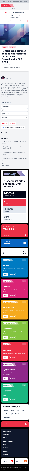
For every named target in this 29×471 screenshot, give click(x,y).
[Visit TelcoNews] (11, 385)
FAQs (4, 444)
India (18, 410)
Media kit (12, 274)
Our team (5, 451)
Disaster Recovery (8, 15)
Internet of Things (14, 17)
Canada (12, 410)
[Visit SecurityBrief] (11, 364)
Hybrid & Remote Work (19, 15)
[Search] (21, 21)
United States (7, 417)
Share (5, 123)
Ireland (23, 410)
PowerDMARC (22, 469)
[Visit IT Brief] (11, 344)
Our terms (5, 454)
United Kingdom (16, 413)
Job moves (12, 47)
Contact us (6, 434)
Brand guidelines (7, 431)
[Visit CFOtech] (11, 260)
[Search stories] (26, 424)
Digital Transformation (18, 12)
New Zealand (7, 413)
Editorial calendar (7, 437)
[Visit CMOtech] (11, 281)
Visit (5, 274)
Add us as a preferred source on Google (14, 127)
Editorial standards (7, 441)
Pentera (5, 47)
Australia (6, 410)
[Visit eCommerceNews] (11, 323)
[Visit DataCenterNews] (11, 302)
